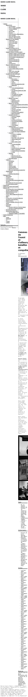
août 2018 (24, 628)
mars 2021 (24, 587)
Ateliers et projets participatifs (10, 186)
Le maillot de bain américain (13, 73)
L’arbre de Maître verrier (15, 49)
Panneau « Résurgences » (15, 38)
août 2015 (24, 666)
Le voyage (11, 132)
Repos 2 (11, 164)
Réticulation (14, 79)
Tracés (13, 118)
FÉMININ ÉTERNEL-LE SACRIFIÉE (17, 213)
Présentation (12, 40)
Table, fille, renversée (14, 71)
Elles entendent (12, 167)
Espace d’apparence (8, 214)
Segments (11, 47)
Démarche (8, 218)
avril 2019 (22, 613)
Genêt (12, 145)
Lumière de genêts (15, 144)
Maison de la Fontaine (16, 157)
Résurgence (9, 176)
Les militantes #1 (13, 66)
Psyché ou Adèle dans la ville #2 (16, 55)
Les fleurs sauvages (16, 109)
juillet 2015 (23, 668)
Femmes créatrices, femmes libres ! (17, 207)
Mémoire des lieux (13, 98)
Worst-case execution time (17, 84)
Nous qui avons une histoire (13, 64)
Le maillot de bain (13, 114)
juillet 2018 (23, 630)
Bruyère (13, 99)
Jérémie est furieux (13, 168)
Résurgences (9, 25)
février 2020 (23, 599)
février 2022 (23, 578)
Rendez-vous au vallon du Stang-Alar (24, 563)
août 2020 (24, 596)
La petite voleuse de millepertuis (19, 107)
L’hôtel (10, 62)
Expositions (6, 185)
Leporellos (8, 204)
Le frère (13, 146)
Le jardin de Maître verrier (12, 48)
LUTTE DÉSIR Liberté (14, 212)
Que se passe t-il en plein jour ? (16, 57)
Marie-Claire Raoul (8, 228)
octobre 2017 (23, 644)
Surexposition (12, 63)
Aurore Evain (22, 358)
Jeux (12, 96)
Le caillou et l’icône (16, 95)
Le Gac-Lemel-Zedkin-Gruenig (16, 68)
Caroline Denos (9, 179)
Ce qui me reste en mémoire (18, 131)
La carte (13, 89)
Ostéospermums (15, 100)
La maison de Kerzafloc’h (17, 112)
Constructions (12, 126)
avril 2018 (22, 635)
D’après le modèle (15, 116)
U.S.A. (12, 140)
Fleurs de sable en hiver (14, 36)
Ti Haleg (11, 30)
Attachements (9, 171)
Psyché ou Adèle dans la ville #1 (16, 54)
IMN (7, 196)
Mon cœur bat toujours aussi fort (17, 170)
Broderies (13, 93)
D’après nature (15, 111)
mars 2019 (24, 615)
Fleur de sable (12, 35)
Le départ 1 (14, 135)
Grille (12, 81)
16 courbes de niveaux (16, 121)
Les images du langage (16, 94)
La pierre (8, 177)
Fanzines (8, 205)
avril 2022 (22, 575)
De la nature (23, 505)
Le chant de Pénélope (16, 120)
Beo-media (21, 335)
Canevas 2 (13, 123)
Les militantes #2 (13, 67)
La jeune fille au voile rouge (18, 148)
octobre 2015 (23, 662)
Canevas (13, 82)
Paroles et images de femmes (16, 208)
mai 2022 (23, 573)
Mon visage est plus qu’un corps (14, 182)
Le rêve (10, 143)
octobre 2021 (23, 583)
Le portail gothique (13, 50)
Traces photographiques (17, 88)
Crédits (8, 222)
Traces (10, 86)
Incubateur (11, 161)
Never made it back (16, 141)
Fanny (10, 70)
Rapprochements (15, 113)
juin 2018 (24, 632)
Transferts (13, 122)
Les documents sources (14, 76)
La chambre (11, 58)
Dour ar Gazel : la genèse (15, 27)
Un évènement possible (17, 130)
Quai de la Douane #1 (14, 59)
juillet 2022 (23, 571)
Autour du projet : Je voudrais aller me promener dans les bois (24, 511)
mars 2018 (24, 637)
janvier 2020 (23, 601)
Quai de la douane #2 (14, 61)
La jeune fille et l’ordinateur (18, 150)
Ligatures (8, 159)
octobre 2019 (23, 604)
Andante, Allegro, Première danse (14, 52)
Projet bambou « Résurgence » (16, 34)
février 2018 (23, 639)
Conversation (14, 125)
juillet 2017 (23, 646)
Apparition (14, 85)
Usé (12, 154)
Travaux (5, 23)
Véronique (14, 105)
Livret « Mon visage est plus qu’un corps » (14, 195)
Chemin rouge (12, 166)
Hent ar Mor (12, 31)
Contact (8, 221)
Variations (13, 117)
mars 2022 (24, 576)
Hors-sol (13, 108)
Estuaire (11, 32)
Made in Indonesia (15, 149)
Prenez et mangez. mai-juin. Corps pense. (14, 202)
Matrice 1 (11, 44)
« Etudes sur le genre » (22, 353)
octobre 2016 (23, 650)
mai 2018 (23, 633)
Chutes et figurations (14, 173)
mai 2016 (23, 654)
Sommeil (11, 162)
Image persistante (15, 129)
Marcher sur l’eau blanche (12, 39)
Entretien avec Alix (16, 155)
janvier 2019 (23, 619)
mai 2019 (23, 611)
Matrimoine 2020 (22, 256)
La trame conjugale (13, 72)
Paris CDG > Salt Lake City (17, 138)
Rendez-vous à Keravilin (24, 558)
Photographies (6, 175)
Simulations (12, 45)
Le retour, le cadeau (16, 134)
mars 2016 (24, 655)
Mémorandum (14, 102)
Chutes (10, 172)
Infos (4, 216)
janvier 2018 (23, 641)
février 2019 (23, 617)
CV (6, 220)
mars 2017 (24, 648)
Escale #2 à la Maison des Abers (24, 534)
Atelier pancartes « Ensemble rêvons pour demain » (22, 682)
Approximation (15, 80)
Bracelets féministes (11, 209)
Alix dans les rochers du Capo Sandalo (18, 91)
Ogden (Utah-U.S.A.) (16, 139)
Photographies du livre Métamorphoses (11, 192)
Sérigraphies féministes (12, 211)
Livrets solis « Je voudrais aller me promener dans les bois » (14, 198)
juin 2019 (24, 610)
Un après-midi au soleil (12, 184)
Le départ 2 (14, 136)
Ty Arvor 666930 (13, 29)
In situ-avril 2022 (13, 43)
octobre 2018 (23, 627)
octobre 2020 (23, 592)
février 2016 (23, 657)
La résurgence (12, 26)
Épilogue (11, 153)
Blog (19, 674)
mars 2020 (24, 597)
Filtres (10, 77)
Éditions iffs (6, 188)
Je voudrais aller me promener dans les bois (15, 181)
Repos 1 (11, 163)
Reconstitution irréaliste (17, 127)
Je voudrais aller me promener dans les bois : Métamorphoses (15, 190)
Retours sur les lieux (14, 103)
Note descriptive (13, 158)
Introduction (12, 75)
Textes (7, 217)
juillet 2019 (23, 609)
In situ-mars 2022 (13, 41)
